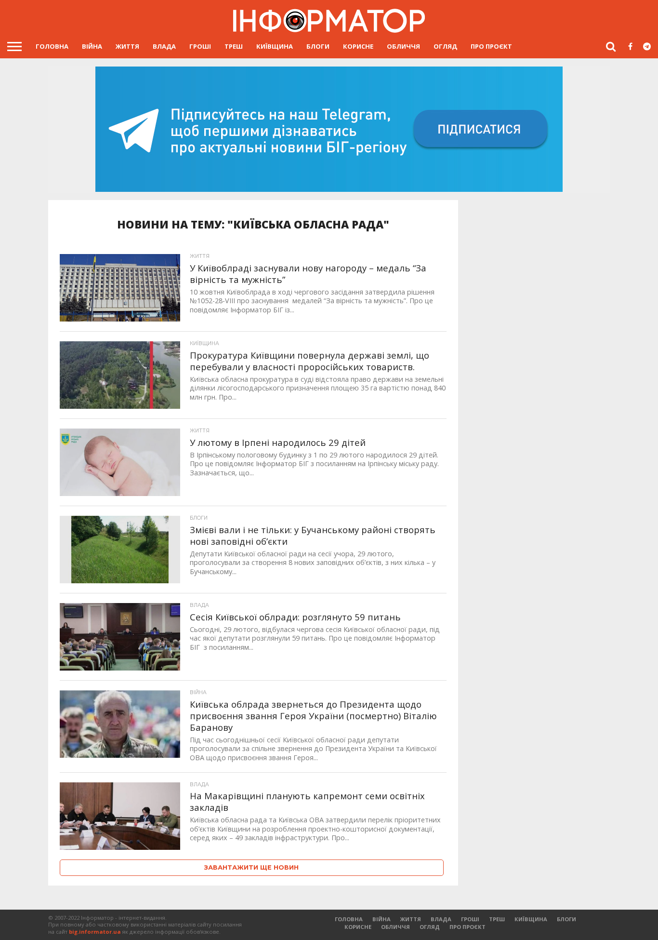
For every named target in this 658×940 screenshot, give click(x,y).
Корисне (358, 46)
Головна (52, 46)
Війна (92, 46)
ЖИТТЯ (127, 46)
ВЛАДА (164, 46)
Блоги (317, 46)
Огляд (445, 46)
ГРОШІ (200, 46)
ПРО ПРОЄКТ (491, 46)
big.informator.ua (95, 931)
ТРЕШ (233, 46)
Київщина (274, 46)
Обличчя (403, 46)
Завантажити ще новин (251, 867)
